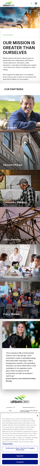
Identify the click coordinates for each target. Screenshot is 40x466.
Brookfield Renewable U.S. (29, 407)
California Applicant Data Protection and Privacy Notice (29, 411)
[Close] (37, 415)
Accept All (19, 462)
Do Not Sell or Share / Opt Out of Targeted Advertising (20, 449)
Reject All (20, 456)
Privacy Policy (8, 444)
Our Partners (9, 407)
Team (10, 410)
